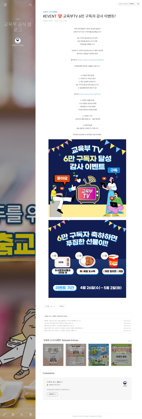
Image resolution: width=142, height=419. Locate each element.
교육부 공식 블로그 (18, 27)
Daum (87, 416)
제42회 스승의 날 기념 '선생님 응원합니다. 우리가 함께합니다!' (61, 321)
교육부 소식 (48, 316)
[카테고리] (5, 4)
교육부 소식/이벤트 (50, 12)
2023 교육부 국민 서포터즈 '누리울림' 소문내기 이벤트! (59, 330)
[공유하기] (51, 306)
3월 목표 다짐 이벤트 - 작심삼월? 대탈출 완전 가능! (58, 326)
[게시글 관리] (54, 306)
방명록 (13, 414)
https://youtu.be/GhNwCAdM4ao (91, 60)
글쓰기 (4, 414)
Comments (48, 373)
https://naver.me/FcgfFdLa (90, 94)
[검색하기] (30, 5)
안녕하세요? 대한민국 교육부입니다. (58, 390)
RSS (22, 414)
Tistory (100, 416)
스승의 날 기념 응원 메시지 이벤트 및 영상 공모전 (57, 323)
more (130, 341)
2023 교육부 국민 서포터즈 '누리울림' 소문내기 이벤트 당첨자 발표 (62, 328)
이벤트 (54, 316)
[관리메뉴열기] (138, 4)
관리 (31, 414)
